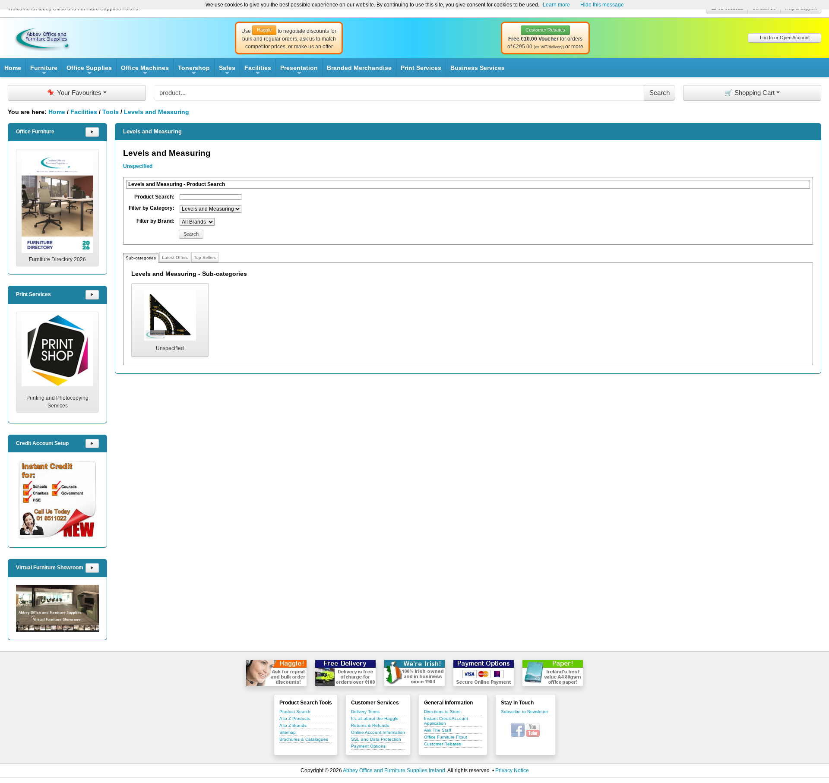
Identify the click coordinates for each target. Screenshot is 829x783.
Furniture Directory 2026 (57, 259)
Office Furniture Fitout (445, 737)
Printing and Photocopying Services (57, 402)
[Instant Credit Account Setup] (57, 500)
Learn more (556, 5)
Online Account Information (378, 732)
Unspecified (137, 166)
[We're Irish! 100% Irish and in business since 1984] (414, 673)
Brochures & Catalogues (303, 739)
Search (191, 234)
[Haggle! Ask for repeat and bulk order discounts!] (276, 673)
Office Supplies (89, 70)
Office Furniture (35, 132)
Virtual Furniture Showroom (49, 568)
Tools (110, 111)
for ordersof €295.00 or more (545, 38)
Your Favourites (74, 92)
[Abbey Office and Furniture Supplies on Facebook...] (518, 729)
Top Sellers (205, 257)
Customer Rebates (442, 744)
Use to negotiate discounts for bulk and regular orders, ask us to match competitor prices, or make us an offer (288, 38)
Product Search (294, 711)
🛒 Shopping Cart (750, 92)
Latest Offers (175, 257)
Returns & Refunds (370, 725)
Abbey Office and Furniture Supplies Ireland (394, 770)
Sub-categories (141, 258)
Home (12, 67)
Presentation (299, 70)
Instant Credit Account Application (446, 721)
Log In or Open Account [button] (785, 37)
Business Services (477, 67)
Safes (227, 70)
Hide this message (602, 5)
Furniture (43, 70)
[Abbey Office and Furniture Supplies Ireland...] (42, 38)
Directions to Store (442, 711)
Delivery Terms (365, 711)
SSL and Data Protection (376, 739)
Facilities (257, 70)
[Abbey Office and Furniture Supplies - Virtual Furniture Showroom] (57, 608)
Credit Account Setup (42, 443)
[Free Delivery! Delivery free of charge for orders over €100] (345, 673)
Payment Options (368, 746)
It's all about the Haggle (375, 718)
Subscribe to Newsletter (524, 711)
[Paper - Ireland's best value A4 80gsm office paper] (552, 673)
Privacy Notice (512, 770)
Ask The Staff (437, 730)
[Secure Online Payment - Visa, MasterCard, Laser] (483, 673)
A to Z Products (294, 718)
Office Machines (145, 70)
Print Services (421, 67)
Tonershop (194, 70)
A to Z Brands (293, 725)
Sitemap (287, 732)
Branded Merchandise (359, 67)
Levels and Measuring (156, 111)
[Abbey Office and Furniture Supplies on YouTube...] (533, 729)
